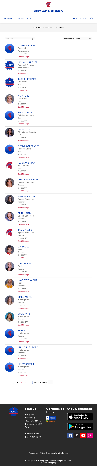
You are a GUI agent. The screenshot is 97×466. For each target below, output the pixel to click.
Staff (61, 27)
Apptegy (53, 463)
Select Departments (72, 38)
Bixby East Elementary (43, 27)
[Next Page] (31, 382)
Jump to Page (40, 382)
